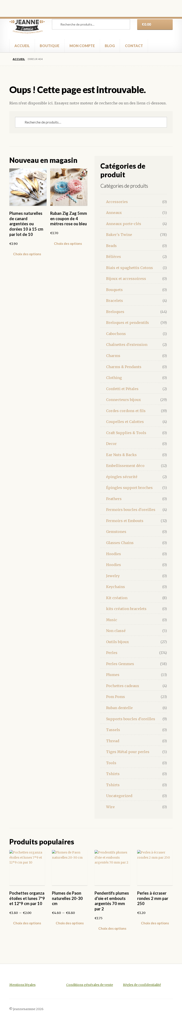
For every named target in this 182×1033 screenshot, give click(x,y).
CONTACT (134, 46)
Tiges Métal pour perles (127, 752)
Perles (111, 652)
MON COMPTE (82, 46)
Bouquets (114, 289)
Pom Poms (115, 696)
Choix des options (27, 254)
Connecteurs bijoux (123, 399)
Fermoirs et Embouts (124, 520)
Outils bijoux (117, 642)
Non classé (116, 630)
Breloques (115, 311)
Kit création (116, 598)
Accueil (19, 59)
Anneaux (114, 212)
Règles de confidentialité (142, 985)
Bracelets (114, 300)
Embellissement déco (125, 465)
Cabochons (116, 333)
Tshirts (113, 774)
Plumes (112, 674)
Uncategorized (119, 796)
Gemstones (116, 531)
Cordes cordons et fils (126, 411)
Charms (113, 355)
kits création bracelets (126, 608)
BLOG (110, 46)
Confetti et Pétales (122, 389)
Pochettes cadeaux (122, 686)
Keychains (115, 586)
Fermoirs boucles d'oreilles (130, 509)
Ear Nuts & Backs (121, 455)
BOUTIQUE (49, 46)
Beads (111, 245)
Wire (110, 807)
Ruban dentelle (119, 708)
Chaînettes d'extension (126, 344)
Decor (111, 443)
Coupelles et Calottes (125, 421)
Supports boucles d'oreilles (130, 719)
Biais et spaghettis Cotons (129, 267)
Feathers (114, 499)
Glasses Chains (120, 542)
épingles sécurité (121, 477)
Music (111, 620)
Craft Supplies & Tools (126, 433)
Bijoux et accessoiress (126, 278)
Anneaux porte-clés (123, 223)
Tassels (113, 730)
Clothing (114, 377)
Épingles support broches (129, 487)
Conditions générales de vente (89, 985)
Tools (111, 763)
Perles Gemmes (120, 664)
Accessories (117, 201)
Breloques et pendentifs (127, 322)
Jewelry (113, 576)
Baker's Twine (119, 234)
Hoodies (113, 554)
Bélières (113, 256)
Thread (112, 741)
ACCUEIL (22, 46)
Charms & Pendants (123, 367)
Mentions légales (22, 985)
